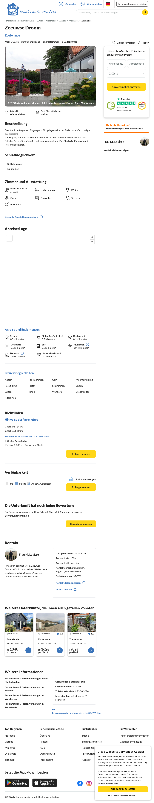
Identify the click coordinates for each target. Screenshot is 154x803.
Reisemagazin (90, 747)
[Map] (50, 278)
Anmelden (70, 3)
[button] (123, 795)
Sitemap (10, 759)
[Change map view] (9, 238)
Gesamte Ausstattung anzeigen (21, 216)
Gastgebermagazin (131, 741)
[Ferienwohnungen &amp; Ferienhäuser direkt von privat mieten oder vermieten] (31, 12)
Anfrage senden (81, 454)
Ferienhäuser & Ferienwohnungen (19, 21)
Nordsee (10, 735)
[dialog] (123, 773)
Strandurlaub (78, 681)
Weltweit (10, 753)
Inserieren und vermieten (134, 735)
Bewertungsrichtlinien (17, 515)
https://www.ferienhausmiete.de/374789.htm (76, 713)
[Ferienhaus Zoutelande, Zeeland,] (82, 622)
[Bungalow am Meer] (50, 622)
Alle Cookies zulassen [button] (123, 789)
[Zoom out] (92, 241)
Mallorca (10, 747)
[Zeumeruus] (19, 622)
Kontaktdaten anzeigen (116, 150)
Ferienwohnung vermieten (132, 3)
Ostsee (9, 741)
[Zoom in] (92, 237)
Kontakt (86, 759)
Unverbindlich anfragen (126, 86)
